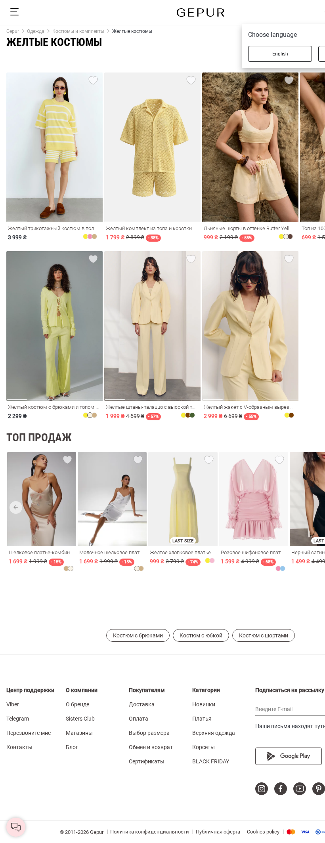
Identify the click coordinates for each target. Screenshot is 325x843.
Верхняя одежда (213, 733)
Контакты (19, 747)
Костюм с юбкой (201, 635)
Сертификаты (146, 761)
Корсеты (203, 747)
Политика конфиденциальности (149, 832)
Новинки (203, 704)
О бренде (77, 704)
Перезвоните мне (28, 733)
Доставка (142, 704)
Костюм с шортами (263, 635)
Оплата (138, 718)
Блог (72, 747)
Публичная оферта (218, 832)
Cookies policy (263, 832)
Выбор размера (149, 733)
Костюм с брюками (138, 635)
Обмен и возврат (151, 747)
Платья (202, 718)
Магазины (79, 733)
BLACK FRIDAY (210, 761)
